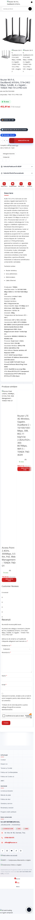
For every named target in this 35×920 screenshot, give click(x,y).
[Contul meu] (27, 3)
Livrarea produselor (7, 791)
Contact (3, 760)
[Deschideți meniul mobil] (2, 3)
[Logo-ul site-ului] (15, 3)
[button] (9, 580)
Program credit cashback (8, 812)
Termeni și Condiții (6, 768)
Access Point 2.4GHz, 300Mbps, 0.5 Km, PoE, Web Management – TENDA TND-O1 (9, 556)
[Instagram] (7, 851)
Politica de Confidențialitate (9, 772)
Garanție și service (6, 803)
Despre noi (4, 764)
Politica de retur (5, 799)
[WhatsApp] (21, 851)
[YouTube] (12, 851)
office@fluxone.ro (11, 842)
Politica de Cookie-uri (7, 776)
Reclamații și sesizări (7, 807)
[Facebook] (2, 851)
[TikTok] (16, 851)
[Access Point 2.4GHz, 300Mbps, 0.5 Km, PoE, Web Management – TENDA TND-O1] (9, 463)
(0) (10, 570)
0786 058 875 (9, 837)
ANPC (2, 781)
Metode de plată (6, 795)
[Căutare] (30, 8)
